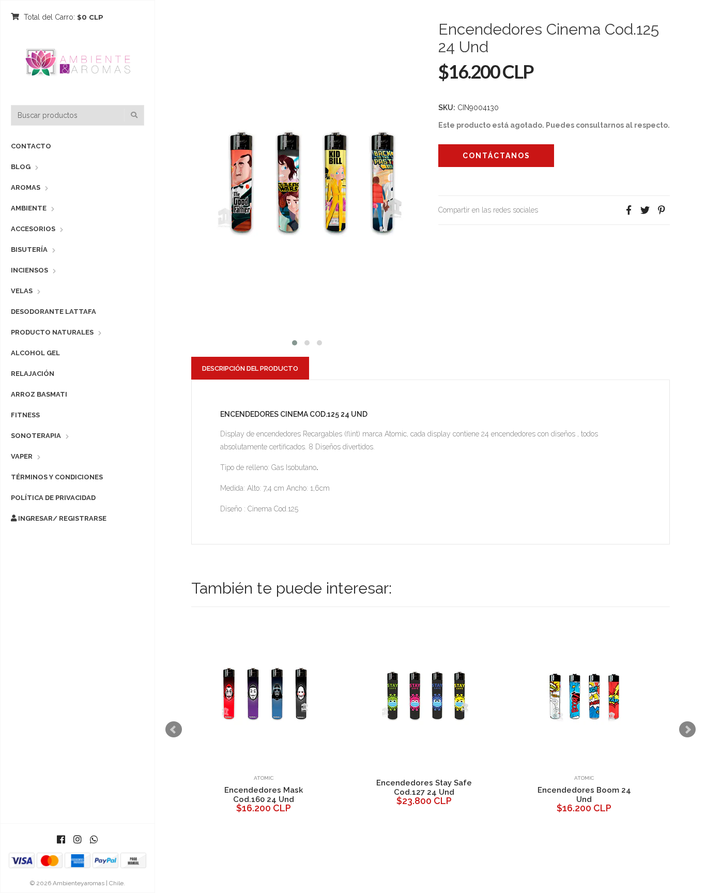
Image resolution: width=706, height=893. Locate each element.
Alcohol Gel (35, 353)
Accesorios (33, 229)
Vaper (22, 456)
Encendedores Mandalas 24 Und (280, 794)
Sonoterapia (36, 436)
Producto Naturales (52, 332)
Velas (22, 291)
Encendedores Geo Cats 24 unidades (440, 787)
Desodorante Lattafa (53, 311)
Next (687, 729)
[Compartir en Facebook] (628, 210)
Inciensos (29, 270)
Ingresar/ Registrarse (61, 518)
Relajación (32, 373)
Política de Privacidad (53, 498)
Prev (173, 729)
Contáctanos (496, 156)
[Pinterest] (661, 210)
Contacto (31, 146)
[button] (294, 341)
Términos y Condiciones (57, 477)
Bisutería (29, 249)
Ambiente (29, 208)
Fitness (25, 415)
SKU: (446, 107)
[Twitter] (645, 210)
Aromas (25, 187)
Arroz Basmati (39, 394)
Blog (20, 167)
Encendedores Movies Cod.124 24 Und (600, 787)
